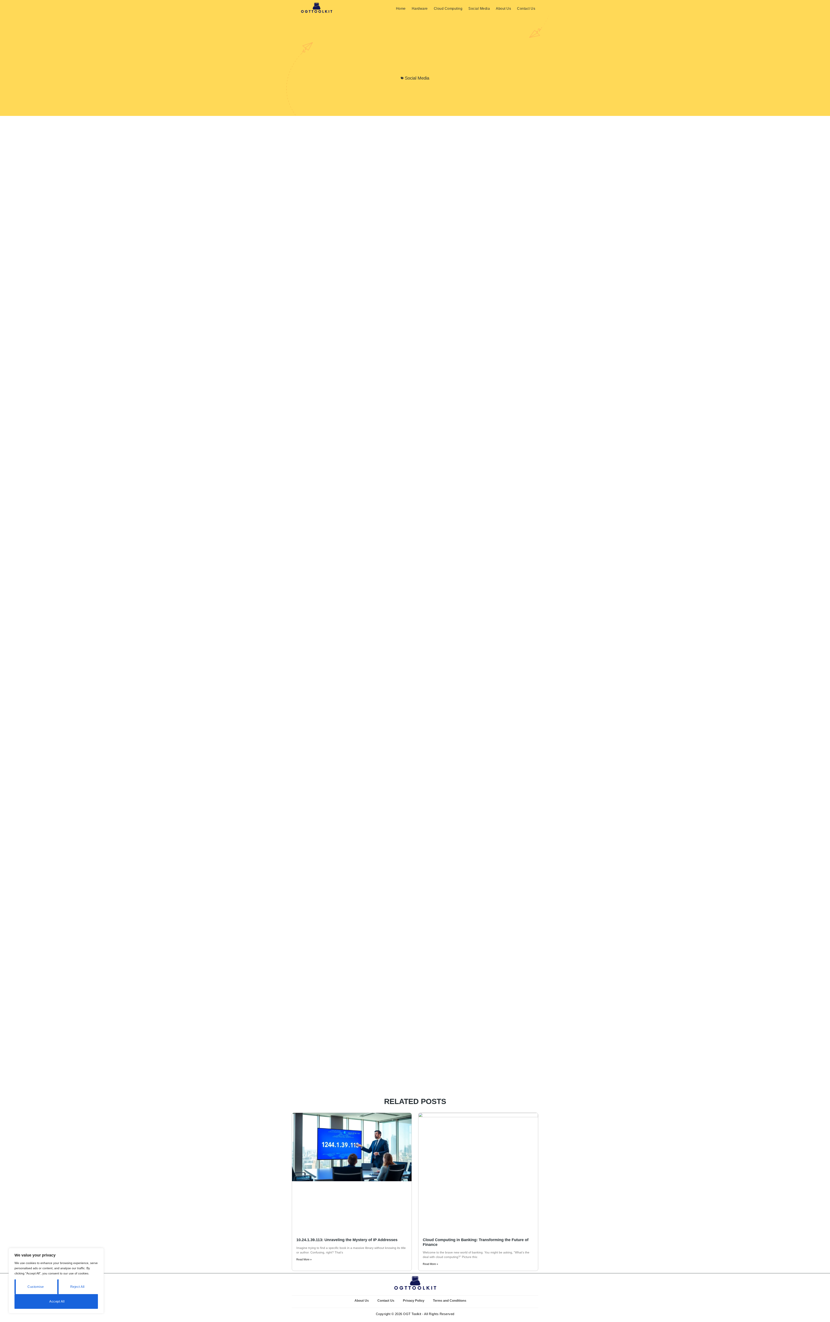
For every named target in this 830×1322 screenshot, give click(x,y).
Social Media (479, 8)
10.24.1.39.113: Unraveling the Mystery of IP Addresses (346, 1240)
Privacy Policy (413, 1300)
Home (401, 8)
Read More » (304, 1259)
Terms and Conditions (449, 1300)
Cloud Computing (448, 8)
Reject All (77, 1286)
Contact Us (526, 8)
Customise (35, 1286)
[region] (56, 1280)
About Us (503, 8)
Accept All (56, 1301)
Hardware (420, 8)
